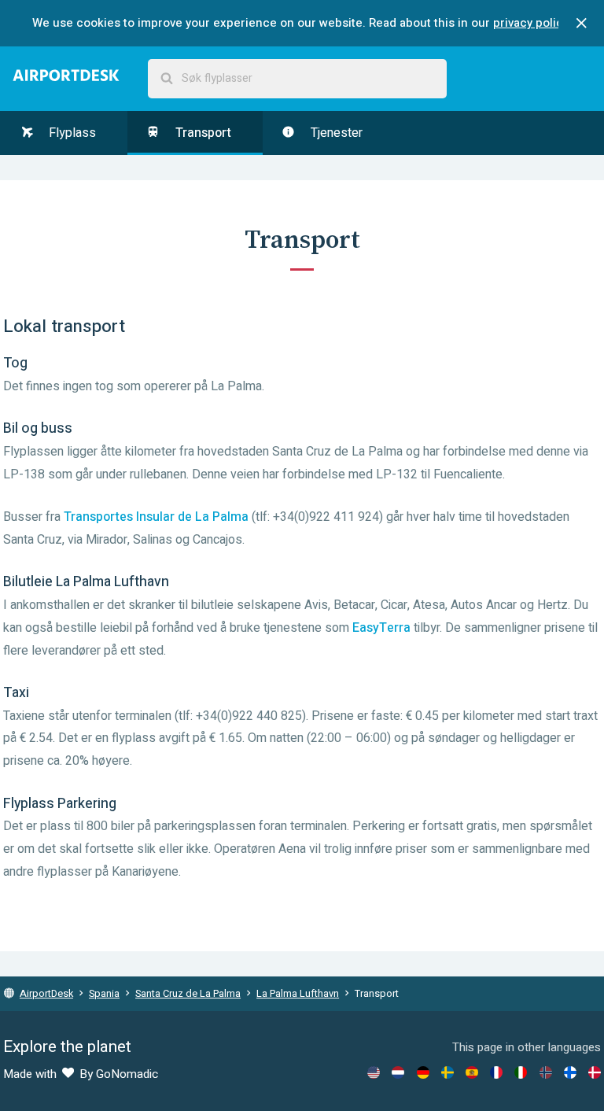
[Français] (496, 1072)
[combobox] (297, 78)
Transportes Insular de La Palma (156, 517)
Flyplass (71, 133)
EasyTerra (381, 627)
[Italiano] (520, 1072)
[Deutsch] (423, 1072)
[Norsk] (546, 1072)
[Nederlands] (398, 1072)
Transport (201, 133)
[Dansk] (594, 1072)
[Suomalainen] (570, 1072)
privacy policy (531, 22)
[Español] (472, 1072)
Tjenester (335, 133)
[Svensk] (447, 1072)
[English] (373, 1072)
